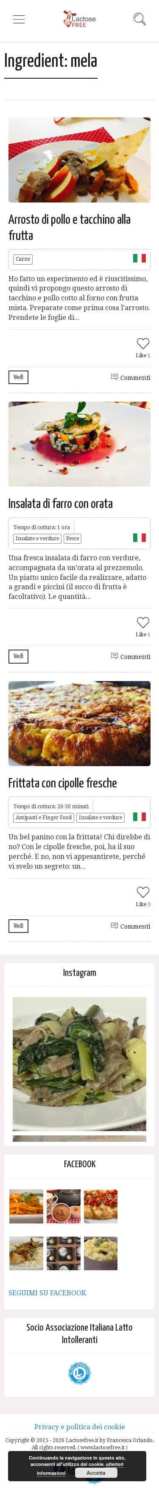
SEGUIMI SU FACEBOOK (47, 1293)
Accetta (96, 1473)
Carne (23, 259)
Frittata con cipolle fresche (62, 783)
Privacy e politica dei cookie (79, 1427)
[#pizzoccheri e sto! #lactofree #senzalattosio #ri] (79, 1064)
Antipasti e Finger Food (44, 818)
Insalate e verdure (37, 539)
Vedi (18, 377)
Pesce (72, 539)
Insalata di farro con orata (60, 504)
